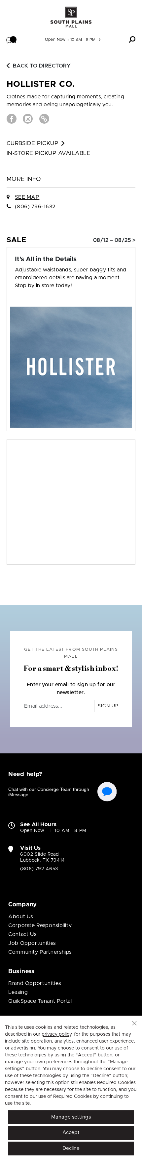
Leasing (18, 992)
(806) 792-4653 (39, 869)
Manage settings (71, 1117)
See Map (27, 197)
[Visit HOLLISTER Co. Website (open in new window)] (44, 119)
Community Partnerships (40, 952)
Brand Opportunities (34, 983)
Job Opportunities (32, 943)
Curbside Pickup (32, 143)
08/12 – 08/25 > (114, 240)
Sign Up (108, 706)
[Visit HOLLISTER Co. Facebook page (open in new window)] (12, 119)
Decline (71, 1148)
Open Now (55, 39)
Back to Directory (42, 65)
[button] (12, 39)
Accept (71, 1132)
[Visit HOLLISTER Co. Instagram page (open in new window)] (28, 119)
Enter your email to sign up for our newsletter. (71, 688)
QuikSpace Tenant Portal (40, 1001)
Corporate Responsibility (40, 925)
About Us (20, 916)
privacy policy (56, 1034)
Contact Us (22, 934)
